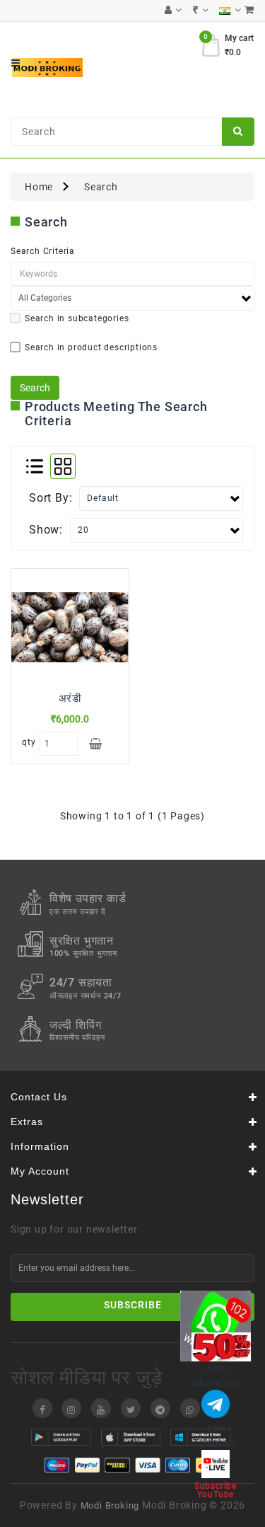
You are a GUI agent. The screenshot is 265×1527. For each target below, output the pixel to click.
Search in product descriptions (91, 347)
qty (27, 742)
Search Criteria (43, 251)
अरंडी (70, 698)
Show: (46, 529)
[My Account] (173, 10)
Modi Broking (110, 1505)
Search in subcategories (77, 318)
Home (39, 186)
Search (101, 186)
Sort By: (50, 498)
